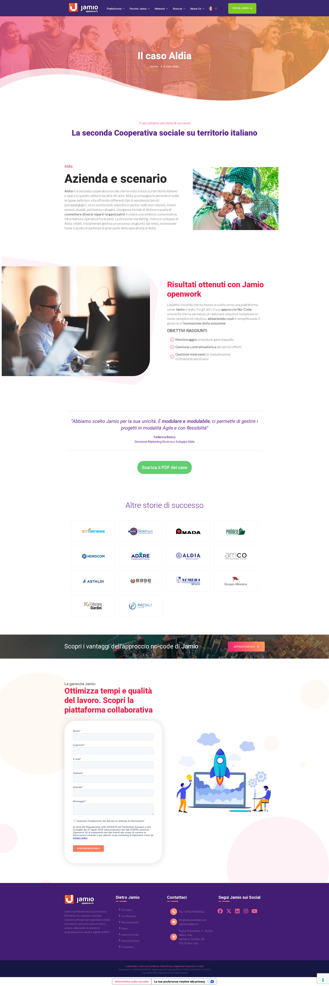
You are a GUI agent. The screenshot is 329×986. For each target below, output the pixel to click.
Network (160, 8)
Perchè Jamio (138, 8)
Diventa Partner (130, 940)
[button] (242, 8)
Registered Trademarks (185, 966)
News (124, 928)
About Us (195, 8)
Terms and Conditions (149, 966)
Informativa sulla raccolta (132, 981)
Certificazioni (128, 916)
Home (154, 66)
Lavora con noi (130, 934)
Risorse (177, 8)
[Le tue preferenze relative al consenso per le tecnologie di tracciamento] (323, 980)
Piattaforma (114, 8)
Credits (200, 966)
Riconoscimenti (129, 922)
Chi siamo (126, 909)
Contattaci (127, 946)
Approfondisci (244, 646)
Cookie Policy (131, 966)
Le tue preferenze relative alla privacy (179, 981)
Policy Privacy (166, 966)
